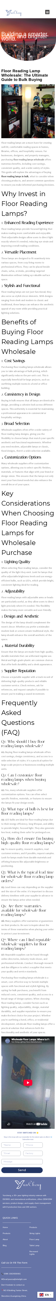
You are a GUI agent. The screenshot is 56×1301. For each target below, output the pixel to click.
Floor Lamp (34, 1239)
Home (5, 1227)
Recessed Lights (33, 1252)
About (5, 1239)
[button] (47, 12)
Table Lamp (34, 1245)
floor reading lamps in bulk (15, 176)
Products (6, 1233)
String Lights (34, 1233)
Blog (5, 1245)
